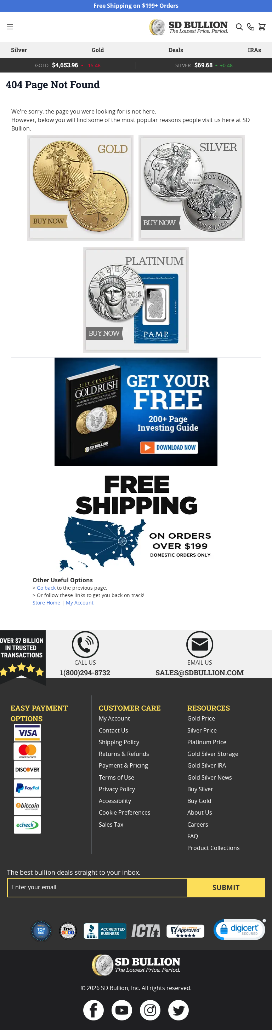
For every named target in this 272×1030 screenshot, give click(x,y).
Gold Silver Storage (212, 754)
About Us (199, 813)
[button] (239, 931)
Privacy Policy (117, 789)
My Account (80, 603)
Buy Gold (199, 801)
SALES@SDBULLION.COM (199, 672)
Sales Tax (111, 825)
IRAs (254, 49)
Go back (46, 588)
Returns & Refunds (124, 754)
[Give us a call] (250, 27)
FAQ (192, 836)
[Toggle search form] (239, 27)
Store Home (46, 603)
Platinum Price (206, 742)
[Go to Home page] (189, 27)
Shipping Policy (119, 742)
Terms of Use (116, 778)
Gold (98, 49)
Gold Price (201, 719)
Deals (176, 49)
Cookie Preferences (125, 813)
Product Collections (213, 848)
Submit (226, 887)
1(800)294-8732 (85, 672)
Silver (19, 49)
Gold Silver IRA (206, 766)
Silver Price (202, 731)
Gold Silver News (209, 778)
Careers (197, 825)
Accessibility (115, 801)
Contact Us (113, 731)
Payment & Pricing (123, 766)
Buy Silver (200, 789)
